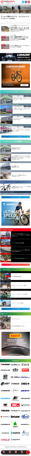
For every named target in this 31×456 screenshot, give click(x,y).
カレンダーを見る (16, 308)
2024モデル (26, 194)
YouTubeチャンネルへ (15, 264)
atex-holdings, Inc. (14, 446)
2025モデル (15, 194)
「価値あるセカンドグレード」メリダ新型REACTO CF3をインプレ (21, 187)
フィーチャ (10, 453)
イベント (22, 453)
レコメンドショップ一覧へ (16, 136)
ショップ (16, 453)
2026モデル (5, 194)
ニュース (3, 453)
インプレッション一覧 (16, 197)
